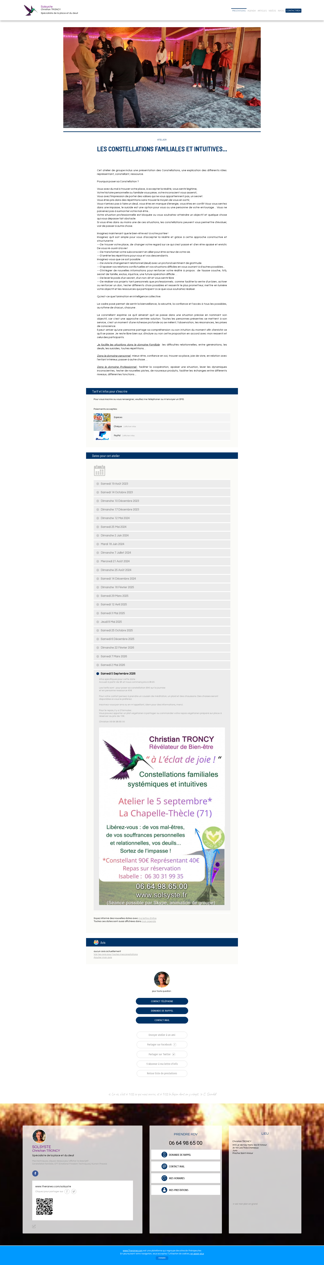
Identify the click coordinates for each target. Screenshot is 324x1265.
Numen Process (99, 1164)
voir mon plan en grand (245, 1204)
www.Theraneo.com (133, 1250)
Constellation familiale (42, 1164)
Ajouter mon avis (103, 957)
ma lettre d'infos (147, 918)
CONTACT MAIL (162, 1020)
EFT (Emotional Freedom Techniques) (72, 1164)
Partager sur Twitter (160, 1054)
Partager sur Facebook (159, 1044)
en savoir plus (197, 1254)
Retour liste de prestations (162, 1073)
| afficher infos (130, 426)
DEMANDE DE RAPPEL (162, 1010)
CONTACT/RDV (293, 11)
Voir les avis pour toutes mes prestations (116, 954)
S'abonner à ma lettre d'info (162, 1064)
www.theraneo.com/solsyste (53, 1186)
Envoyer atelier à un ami (162, 1035)
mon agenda (149, 921)
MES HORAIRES (176, 1178)
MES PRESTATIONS (178, 1190)
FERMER (162, 1258)
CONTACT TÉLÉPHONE (162, 1001)
